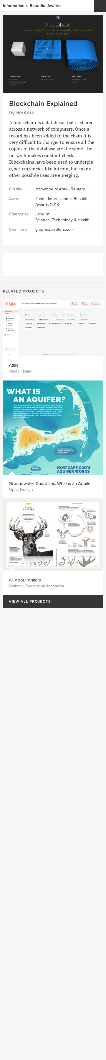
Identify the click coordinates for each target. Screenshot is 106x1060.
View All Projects (27, 601)
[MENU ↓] (100, 6)
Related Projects (23, 291)
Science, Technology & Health (62, 219)
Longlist (42, 214)
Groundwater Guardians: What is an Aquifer (50, 483)
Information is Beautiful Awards (32, 5)
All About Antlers (25, 580)
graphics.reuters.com (54, 229)
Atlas (13, 365)
